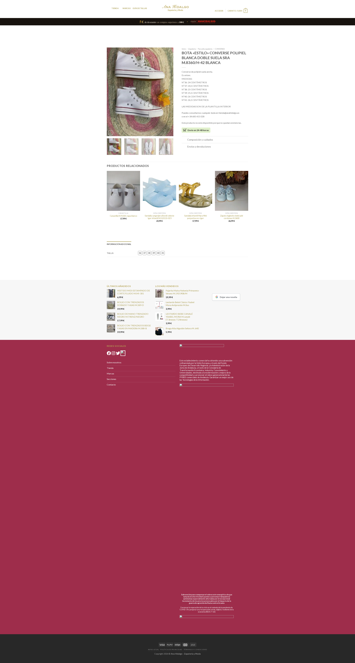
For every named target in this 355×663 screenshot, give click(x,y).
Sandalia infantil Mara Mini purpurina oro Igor (195, 217)
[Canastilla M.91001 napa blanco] (123, 191)
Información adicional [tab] (119, 244)
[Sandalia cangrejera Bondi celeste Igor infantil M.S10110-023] (159, 191)
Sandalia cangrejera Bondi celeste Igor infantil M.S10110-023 (159, 217)
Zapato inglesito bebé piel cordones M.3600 (231, 217)
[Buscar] (108, 8)
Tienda (115, 8)
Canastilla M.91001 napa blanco (123, 216)
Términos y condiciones (195, 649)
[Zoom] (110, 132)
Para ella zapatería (205, 49)
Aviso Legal (153, 649)
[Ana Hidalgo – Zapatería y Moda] (175, 8)
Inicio (184, 49)
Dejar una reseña (228, 297)
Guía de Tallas (140, 8)
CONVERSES (220, 49)
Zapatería (192, 49)
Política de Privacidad (171, 649)
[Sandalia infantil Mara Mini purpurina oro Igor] (195, 191)
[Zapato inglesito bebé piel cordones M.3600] (231, 191)
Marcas (127, 8)
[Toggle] (184, 140)
